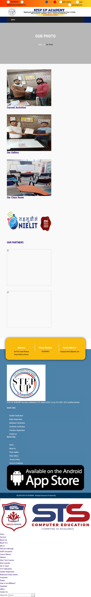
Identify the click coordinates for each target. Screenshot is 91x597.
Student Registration (7, 572)
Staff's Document (6, 551)
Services (3, 537)
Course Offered (5, 554)
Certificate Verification (17, 427)
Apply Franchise (66, 2)
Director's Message (7, 549)
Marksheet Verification (17, 423)
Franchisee (4, 577)
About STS (4, 543)
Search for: (4, 595)
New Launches (5, 563)
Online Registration (76, 5)
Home (40, 45)
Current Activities (16, 107)
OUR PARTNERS (15, 242)
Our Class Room (15, 197)
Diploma (3, 557)
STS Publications (6, 569)
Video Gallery (13, 456)
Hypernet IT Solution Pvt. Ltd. (65, 496)
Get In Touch (4, 566)
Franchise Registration (17, 430)
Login (80, 2)
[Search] (33, 595)
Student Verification (16, 416)
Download (3, 586)
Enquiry (2, 580)
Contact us (13, 434)
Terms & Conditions (16, 463)
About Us (12, 448)
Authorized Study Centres (9, 575)
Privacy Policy (14, 459)
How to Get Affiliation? (8, 583)
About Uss (3, 540)
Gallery (2, 589)
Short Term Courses (7, 560)
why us (2, 546)
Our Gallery (13, 152)
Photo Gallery (14, 452)
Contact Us (4, 592)
